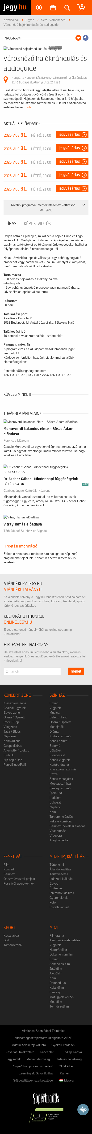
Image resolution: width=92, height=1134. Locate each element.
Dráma (54, 731)
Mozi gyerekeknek (62, 997)
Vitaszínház (58, 831)
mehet (76, 671)
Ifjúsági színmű (60, 788)
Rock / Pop (11, 722)
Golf (6, 940)
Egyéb (54, 703)
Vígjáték (55, 708)
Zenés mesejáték (61, 779)
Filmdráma (57, 935)
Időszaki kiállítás (61, 879)
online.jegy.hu (18, 622)
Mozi (54, 927)
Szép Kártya (73, 1052)
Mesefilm (56, 1002)
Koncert (9, 869)
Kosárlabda (11, 935)
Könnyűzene (12, 741)
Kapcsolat (47, 1052)
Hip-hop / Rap (13, 760)
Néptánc (55, 807)
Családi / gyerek (15, 708)
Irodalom (55, 797)
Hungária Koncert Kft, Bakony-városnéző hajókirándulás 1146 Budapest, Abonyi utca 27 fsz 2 (49, 80)
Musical (55, 712)
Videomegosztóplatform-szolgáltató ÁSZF (43, 1038)
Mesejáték (57, 727)
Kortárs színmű (60, 736)
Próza (54, 774)
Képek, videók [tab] (37, 223)
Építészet (56, 888)
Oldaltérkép (66, 1066)
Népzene (10, 736)
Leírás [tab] (10, 223)
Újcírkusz (56, 793)
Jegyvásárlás (69, 134)
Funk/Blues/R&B (15, 764)
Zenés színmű (59, 741)
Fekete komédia (60, 821)
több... (30, 107)
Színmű (55, 745)
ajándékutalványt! (23, 589)
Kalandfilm (57, 987)
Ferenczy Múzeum (16, 440)
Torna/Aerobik (13, 945)
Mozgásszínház (60, 783)
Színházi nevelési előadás (67, 826)
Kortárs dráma (59, 764)
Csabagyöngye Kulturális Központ (27, 490)
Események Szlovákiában (36, 1073)
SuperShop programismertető (33, 1066)
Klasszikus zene (15, 703)
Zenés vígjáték (60, 760)
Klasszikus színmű (63, 769)
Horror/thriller (58, 950)
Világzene (10, 727)
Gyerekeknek (59, 897)
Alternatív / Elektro (16, 750)
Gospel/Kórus (13, 745)
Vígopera (56, 835)
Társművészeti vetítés (65, 940)
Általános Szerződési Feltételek (43, 1031)
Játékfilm (56, 968)
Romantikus (58, 983)
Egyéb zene (12, 712)
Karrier (64, 1073)
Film (6, 864)
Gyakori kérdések (63, 1045)
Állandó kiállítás (60, 869)
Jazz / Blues (12, 731)
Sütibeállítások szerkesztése (33, 1080)
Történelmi (57, 864)
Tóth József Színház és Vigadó (25, 531)
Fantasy (55, 992)
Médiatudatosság (38, 1059)
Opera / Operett (14, 717)
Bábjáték (56, 750)
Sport (9, 927)
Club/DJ (9, 755)
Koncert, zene (17, 695)
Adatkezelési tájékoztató (29, 1045)
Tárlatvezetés (59, 874)
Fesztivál (13, 856)
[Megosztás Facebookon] (85, 38)
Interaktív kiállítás (62, 893)
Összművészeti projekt (19, 879)
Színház (57, 695)
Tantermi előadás (61, 816)
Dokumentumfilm (61, 954)
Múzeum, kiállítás (67, 856)
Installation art (59, 907)
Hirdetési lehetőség (68, 1059)
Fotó (53, 902)
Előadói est (57, 755)
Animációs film (60, 964)
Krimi (53, 812)
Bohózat (55, 802)
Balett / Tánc (58, 717)
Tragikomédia (59, 840)
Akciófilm (56, 973)
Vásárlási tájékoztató (19, 1052)
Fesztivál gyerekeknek (19, 883)
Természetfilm (59, 1006)
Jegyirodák (13, 1059)
